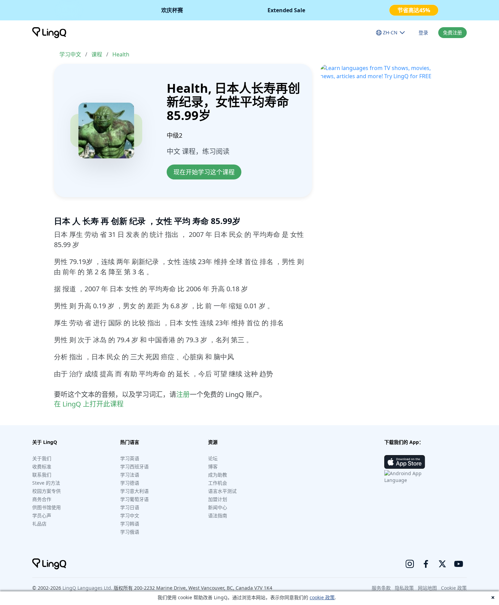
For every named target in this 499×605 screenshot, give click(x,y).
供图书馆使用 (46, 507)
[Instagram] (410, 564)
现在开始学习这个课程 (204, 172)
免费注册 (452, 32)
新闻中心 (217, 507)
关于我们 (41, 458)
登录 (423, 32)
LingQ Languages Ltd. (87, 588)
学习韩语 (129, 523)
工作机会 (217, 483)
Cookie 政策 (454, 588)
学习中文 (70, 54)
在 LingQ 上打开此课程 (89, 404)
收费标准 (41, 466)
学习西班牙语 (134, 466)
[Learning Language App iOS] (404, 462)
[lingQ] (49, 32)
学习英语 (129, 458)
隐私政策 (404, 588)
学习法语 (129, 474)
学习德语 (129, 483)
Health (120, 54)
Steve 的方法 (46, 483)
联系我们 (41, 474)
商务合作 (41, 499)
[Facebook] (426, 564)
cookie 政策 (322, 597)
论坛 (213, 458)
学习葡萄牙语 (134, 499)
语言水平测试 (222, 491)
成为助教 (217, 474)
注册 (183, 394)
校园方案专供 (46, 491)
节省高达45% (414, 10)
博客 (213, 466)
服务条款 (381, 588)
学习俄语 (129, 532)
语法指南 (217, 515)
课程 (96, 54)
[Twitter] (442, 564)
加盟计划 (217, 499)
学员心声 (41, 515)
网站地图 (427, 588)
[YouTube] (458, 564)
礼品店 (39, 523)
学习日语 (129, 507)
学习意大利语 (134, 491)
